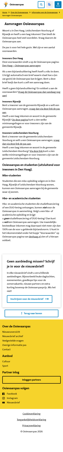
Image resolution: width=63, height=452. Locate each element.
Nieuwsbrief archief (12, 336)
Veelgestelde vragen (13, 340)
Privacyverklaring (31, 425)
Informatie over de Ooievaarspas (45, 12)
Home (4, 12)
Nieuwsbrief (13, 402)
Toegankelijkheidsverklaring (31, 419)
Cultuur (6, 361)
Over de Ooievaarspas (19, 12)
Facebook (12, 393)
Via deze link (36, 151)
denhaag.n (34, 236)
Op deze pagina (20, 119)
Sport (5, 365)
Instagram (12, 398)
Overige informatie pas (14, 345)
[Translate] (49, 4)
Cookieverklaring (32, 413)
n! (6, 95)
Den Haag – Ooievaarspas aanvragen (21, 65)
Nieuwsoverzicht (11, 331)
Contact (6, 349)
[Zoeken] (41, 4)
